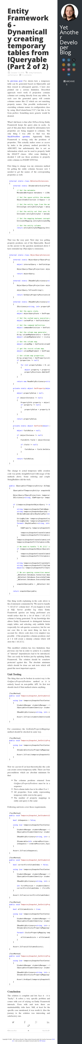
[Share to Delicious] (28, 1025)
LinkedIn (68, 60)
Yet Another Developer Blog (69, 40)
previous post (16, 80)
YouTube (63, 69)
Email (68, 74)
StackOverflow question (18, 136)
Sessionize (73, 64)
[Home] (28, 1031)
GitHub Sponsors (68, 69)
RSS (73, 69)
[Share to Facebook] (25, 1022)
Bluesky (63, 60)
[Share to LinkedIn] (48, 1022)
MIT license (42, 1041)
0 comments (27, 75)
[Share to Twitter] (13, 1022)
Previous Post (12, 1031)
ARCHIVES (70, 83)
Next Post (45, 1031)
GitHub (68, 64)
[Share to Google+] (36, 1022)
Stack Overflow (63, 64)
